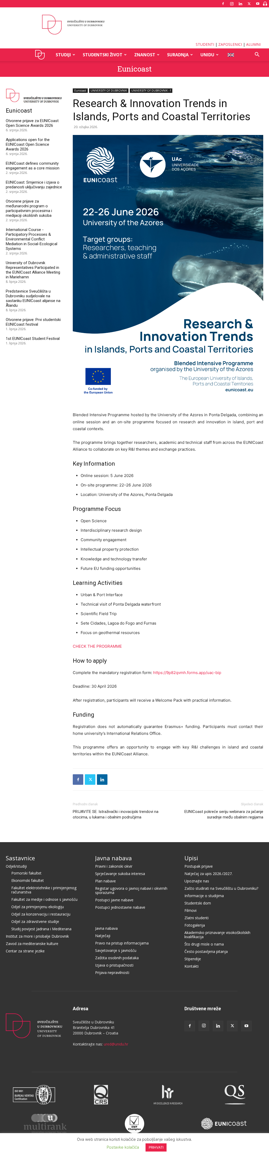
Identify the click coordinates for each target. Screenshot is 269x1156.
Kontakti (191, 966)
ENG (230, 55)
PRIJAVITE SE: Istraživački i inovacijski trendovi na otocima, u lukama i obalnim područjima (115, 814)
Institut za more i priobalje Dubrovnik (37, 936)
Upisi (191, 858)
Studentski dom (197, 903)
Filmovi (190, 910)
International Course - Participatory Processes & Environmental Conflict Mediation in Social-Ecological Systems (31, 239)
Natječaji (102, 935)
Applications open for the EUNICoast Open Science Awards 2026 (28, 144)
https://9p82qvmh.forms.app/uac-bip (187, 672)
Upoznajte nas (196, 880)
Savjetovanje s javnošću (115, 950)
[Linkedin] (240, 3)
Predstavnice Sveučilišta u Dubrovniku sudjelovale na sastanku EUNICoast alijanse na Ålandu (33, 298)
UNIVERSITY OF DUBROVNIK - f (151, 90)
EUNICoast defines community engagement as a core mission (32, 165)
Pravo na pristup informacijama (122, 943)
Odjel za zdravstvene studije (35, 921)
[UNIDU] (134, 24)
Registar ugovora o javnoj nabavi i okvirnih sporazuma (131, 890)
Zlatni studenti (196, 917)
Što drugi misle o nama (204, 944)
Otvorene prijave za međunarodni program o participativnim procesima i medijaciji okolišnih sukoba (29, 208)
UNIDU (41, 55)
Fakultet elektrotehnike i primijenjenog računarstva (43, 889)
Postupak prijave (198, 866)
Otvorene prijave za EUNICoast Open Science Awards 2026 (32, 123)
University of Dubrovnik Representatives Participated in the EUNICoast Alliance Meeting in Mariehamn (33, 269)
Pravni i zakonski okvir (113, 866)
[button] (257, 55)
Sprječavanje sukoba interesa (120, 873)
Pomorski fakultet (26, 873)
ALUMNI (253, 44)
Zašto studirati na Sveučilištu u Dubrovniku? (221, 888)
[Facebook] (223, 3)
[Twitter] (249, 3)
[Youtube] (258, 3)
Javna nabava (113, 858)
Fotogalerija (194, 925)
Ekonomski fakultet (27, 880)
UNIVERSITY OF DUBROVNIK (109, 90)
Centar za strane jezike (25, 950)
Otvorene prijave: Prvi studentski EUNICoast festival (33, 322)
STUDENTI (205, 44)
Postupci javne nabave (114, 899)
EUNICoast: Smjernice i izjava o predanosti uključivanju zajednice (34, 184)
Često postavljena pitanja (206, 951)
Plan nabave (105, 880)
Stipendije (192, 958)
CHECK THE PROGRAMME (97, 646)
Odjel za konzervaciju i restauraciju (40, 914)
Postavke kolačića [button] (123, 1147)
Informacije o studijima (204, 895)
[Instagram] (232, 3)
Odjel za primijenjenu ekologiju (37, 906)
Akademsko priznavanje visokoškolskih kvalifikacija (217, 934)
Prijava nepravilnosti (112, 972)
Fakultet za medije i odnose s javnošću (44, 899)
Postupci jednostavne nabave (120, 907)
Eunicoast (134, 69)
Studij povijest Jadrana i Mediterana (41, 928)
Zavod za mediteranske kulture (32, 943)
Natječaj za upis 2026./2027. (208, 873)
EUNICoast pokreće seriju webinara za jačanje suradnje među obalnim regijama (223, 814)
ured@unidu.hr (116, 1044)
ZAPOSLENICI (230, 44)
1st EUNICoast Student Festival (33, 338)
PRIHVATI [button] (156, 1147)
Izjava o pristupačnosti (114, 965)
